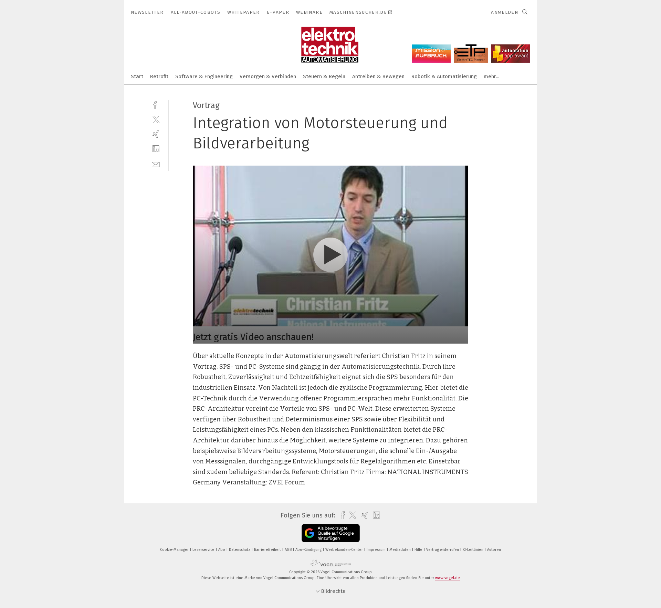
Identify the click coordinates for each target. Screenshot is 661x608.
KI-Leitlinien (473, 549)
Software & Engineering (204, 76)
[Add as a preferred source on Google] (331, 533)
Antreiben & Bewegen (378, 76)
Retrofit (159, 76)
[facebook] (155, 104)
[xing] (155, 134)
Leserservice (204, 549)
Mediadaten (400, 549)
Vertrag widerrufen (443, 549)
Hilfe (419, 549)
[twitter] (155, 119)
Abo (222, 549)
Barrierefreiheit (268, 549)
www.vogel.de (447, 578)
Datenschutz (240, 549)
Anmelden (504, 12)
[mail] (155, 163)
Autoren (494, 549)
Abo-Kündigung (309, 549)
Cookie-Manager (175, 549)
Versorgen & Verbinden (268, 76)
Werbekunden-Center (344, 549)
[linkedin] (155, 149)
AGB (289, 549)
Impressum (377, 549)
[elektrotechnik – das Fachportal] (137, 76)
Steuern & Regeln (324, 76)
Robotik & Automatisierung (444, 76)
